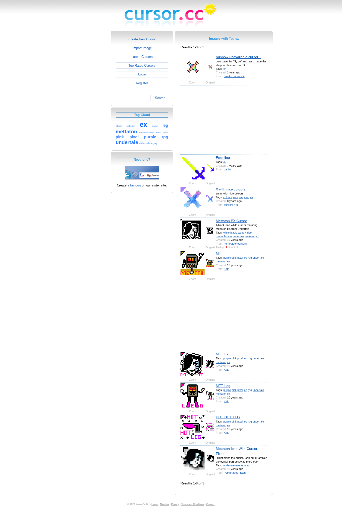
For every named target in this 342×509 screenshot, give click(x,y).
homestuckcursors (235, 243)
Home (154, 504)
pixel (240, 257)
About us (164, 504)
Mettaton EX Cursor (231, 221)
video (248, 232)
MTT (219, 253)
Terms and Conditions (192, 504)
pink (234, 257)
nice (235, 197)
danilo (227, 169)
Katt (226, 268)
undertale (238, 236)
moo (246, 197)
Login (142, 74)
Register (142, 83)
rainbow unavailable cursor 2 (238, 57)
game (241, 232)
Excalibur (223, 158)
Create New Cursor (142, 39)
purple (227, 257)
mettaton (250, 236)
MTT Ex (222, 354)
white (226, 232)
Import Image (142, 48)
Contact (210, 504)
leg (245, 257)
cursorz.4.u (231, 204)
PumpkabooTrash (235, 472)
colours (227, 197)
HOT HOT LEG (228, 417)
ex (224, 68)
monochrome (224, 236)
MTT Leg (223, 386)
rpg (250, 257)
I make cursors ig (234, 76)
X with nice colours (230, 189)
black (233, 232)
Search (160, 98)
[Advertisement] (89, 106)
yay (241, 197)
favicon (135, 185)
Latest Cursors (142, 57)
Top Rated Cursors (141, 65)
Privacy (175, 504)
